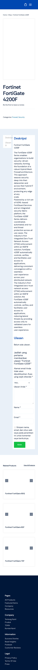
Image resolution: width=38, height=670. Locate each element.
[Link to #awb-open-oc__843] (30, 4)
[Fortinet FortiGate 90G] (19, 480)
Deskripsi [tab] (8, 137)
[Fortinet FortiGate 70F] (19, 548)
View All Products (29, 465)
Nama (17, 407)
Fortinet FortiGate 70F (14, 561)
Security (21, 117)
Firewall (15, 117)
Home (5, 15)
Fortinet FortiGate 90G (15, 493)
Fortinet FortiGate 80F (14, 527)
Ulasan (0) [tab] (8, 144)
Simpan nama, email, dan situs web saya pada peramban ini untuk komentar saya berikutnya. (23, 433)
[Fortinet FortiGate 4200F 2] (19, 49)
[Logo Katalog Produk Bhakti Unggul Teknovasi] (13, 4)
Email (17, 417)
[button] (6, 480)
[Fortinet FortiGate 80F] (19, 514)
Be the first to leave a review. (13, 105)
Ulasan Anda (20, 386)
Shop (10, 15)
